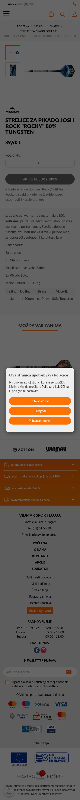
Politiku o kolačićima (55, 386)
